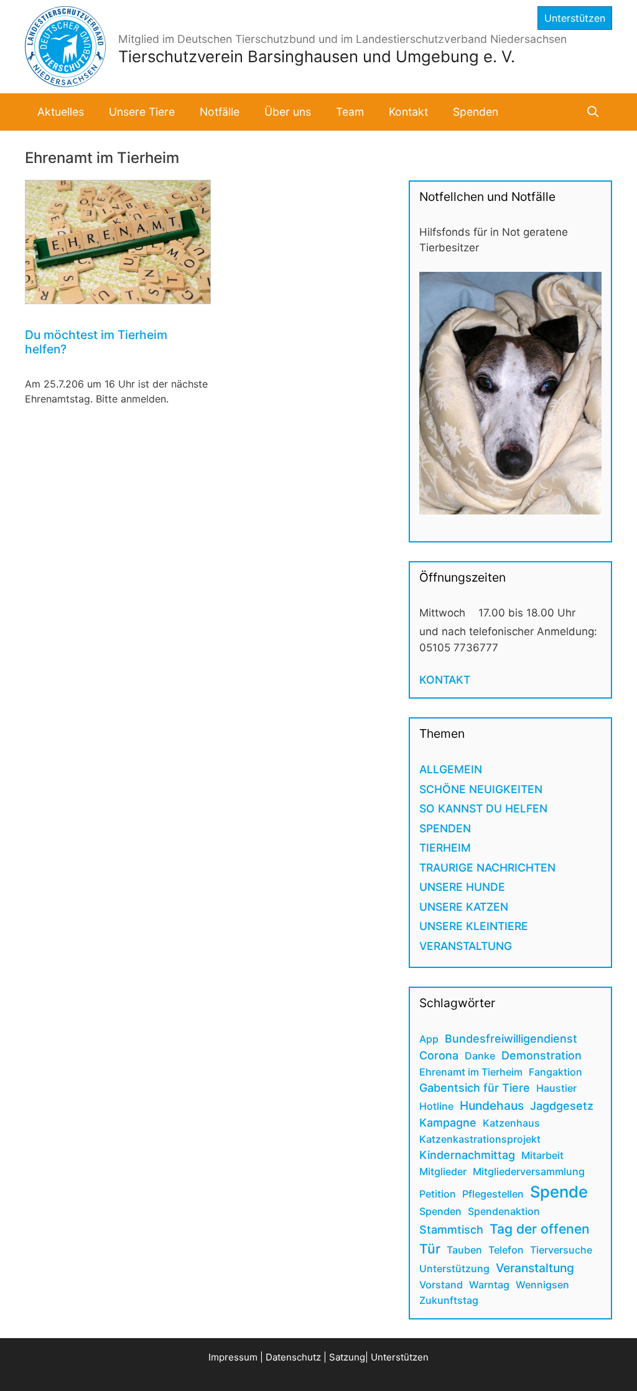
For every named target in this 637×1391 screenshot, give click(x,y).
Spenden (475, 111)
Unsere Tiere (142, 111)
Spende (559, 1191)
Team (350, 111)
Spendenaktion (504, 1211)
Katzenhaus (511, 1123)
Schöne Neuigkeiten (480, 789)
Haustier (556, 1088)
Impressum (233, 1357)
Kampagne (448, 1122)
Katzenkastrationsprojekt (480, 1139)
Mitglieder (443, 1171)
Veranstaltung (465, 945)
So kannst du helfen (483, 808)
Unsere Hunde (462, 886)
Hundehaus (492, 1105)
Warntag (489, 1284)
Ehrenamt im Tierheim (471, 1072)
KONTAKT (444, 679)
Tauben (464, 1250)
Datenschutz (293, 1357)
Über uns (287, 111)
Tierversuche (561, 1250)
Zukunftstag (448, 1300)
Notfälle (219, 111)
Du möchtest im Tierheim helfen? (96, 341)
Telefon (506, 1250)
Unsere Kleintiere (473, 926)
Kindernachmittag (467, 1154)
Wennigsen (542, 1284)
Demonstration (541, 1055)
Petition (437, 1194)
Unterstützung (454, 1268)
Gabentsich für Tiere (474, 1087)
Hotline (436, 1106)
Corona (438, 1055)
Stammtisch (451, 1229)
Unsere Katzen (463, 906)
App (429, 1039)
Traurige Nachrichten (487, 867)
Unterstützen (574, 18)
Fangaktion (555, 1072)
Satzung (347, 1357)
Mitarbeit (542, 1155)
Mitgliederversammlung (529, 1171)
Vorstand (441, 1284)
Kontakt (408, 111)
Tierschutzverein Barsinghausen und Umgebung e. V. (316, 56)
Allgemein (450, 769)
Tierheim (445, 847)
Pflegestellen (493, 1194)
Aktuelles (60, 111)
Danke (480, 1055)
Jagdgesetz (561, 1105)
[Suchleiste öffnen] (592, 112)
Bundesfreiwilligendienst (511, 1038)
